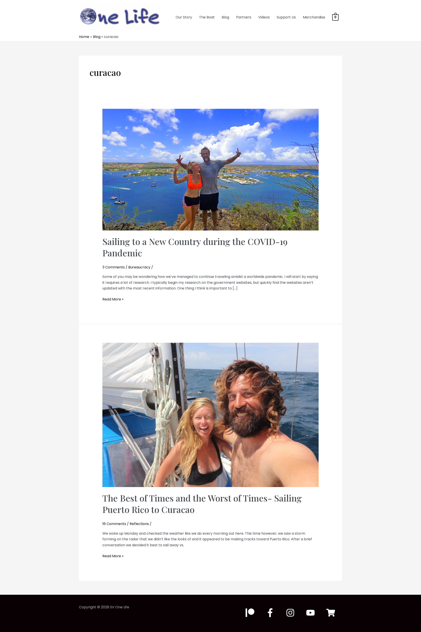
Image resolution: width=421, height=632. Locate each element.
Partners (243, 17)
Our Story (184, 17)
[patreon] (251, 612)
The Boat (207, 17)
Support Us (286, 17)
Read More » (112, 299)
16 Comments (114, 523)
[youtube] (312, 612)
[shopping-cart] (332, 612)
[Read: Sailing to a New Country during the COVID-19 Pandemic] (210, 169)
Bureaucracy (139, 267)
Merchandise (314, 17)
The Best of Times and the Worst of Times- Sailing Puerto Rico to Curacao (202, 503)
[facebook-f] (271, 612)
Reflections (139, 523)
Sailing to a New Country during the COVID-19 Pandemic (194, 247)
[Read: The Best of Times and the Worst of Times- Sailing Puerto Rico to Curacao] (210, 414)
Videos (264, 17)
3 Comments (113, 267)
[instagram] (292, 612)
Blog (225, 17)
